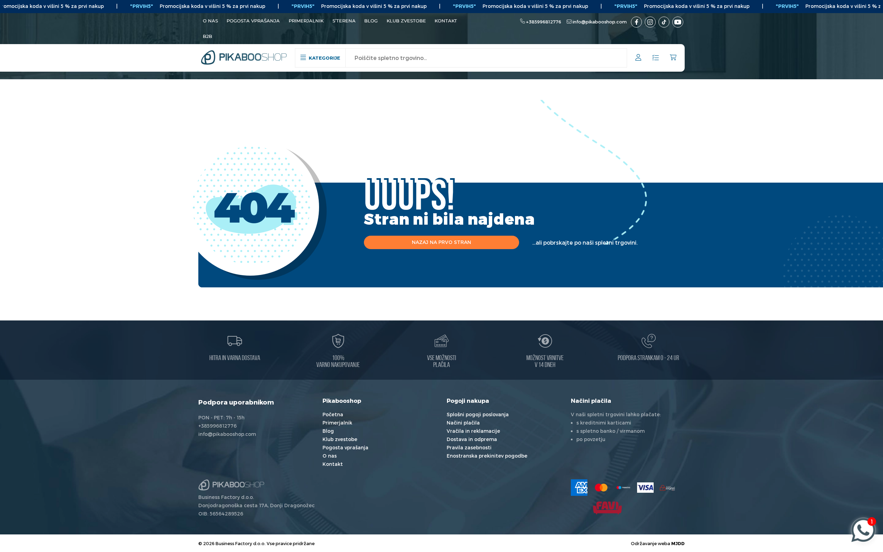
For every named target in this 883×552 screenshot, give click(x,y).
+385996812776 (543, 21)
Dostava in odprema (472, 439)
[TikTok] (663, 22)
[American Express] (579, 487)
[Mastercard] (601, 487)
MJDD (678, 543)
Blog (371, 20)
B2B (207, 36)
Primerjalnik (306, 20)
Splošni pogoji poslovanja (478, 414)
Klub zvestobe (406, 20)
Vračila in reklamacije (473, 431)
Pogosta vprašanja (253, 20)
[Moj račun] (638, 58)
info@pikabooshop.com (600, 21)
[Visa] (645, 487)
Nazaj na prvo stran (441, 242)
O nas (210, 20)
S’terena (344, 20)
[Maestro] (623, 487)
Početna (333, 414)
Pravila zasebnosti (469, 447)
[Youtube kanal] (677, 22)
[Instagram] (650, 22)
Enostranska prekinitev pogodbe (487, 456)
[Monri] (667, 487)
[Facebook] (636, 22)
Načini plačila (463, 423)
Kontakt (446, 20)
